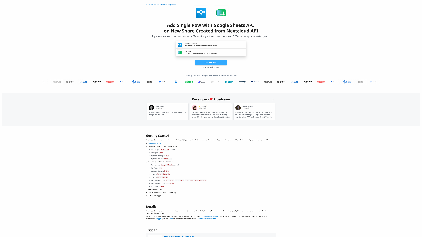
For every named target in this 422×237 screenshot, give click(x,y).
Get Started (211, 62)
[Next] (273, 99)
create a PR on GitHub (210, 216)
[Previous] (149, 99)
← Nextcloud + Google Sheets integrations (161, 5)
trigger (158, 219)
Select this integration (155, 143)
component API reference (207, 219)
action (171, 219)
